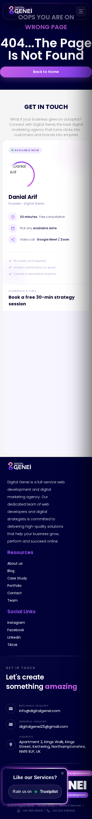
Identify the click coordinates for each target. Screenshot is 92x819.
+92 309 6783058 (63, 811)
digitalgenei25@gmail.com (43, 726)
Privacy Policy (46, 805)
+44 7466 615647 (32, 811)
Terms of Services (70, 805)
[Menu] (81, 11)
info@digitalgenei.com (39, 710)
